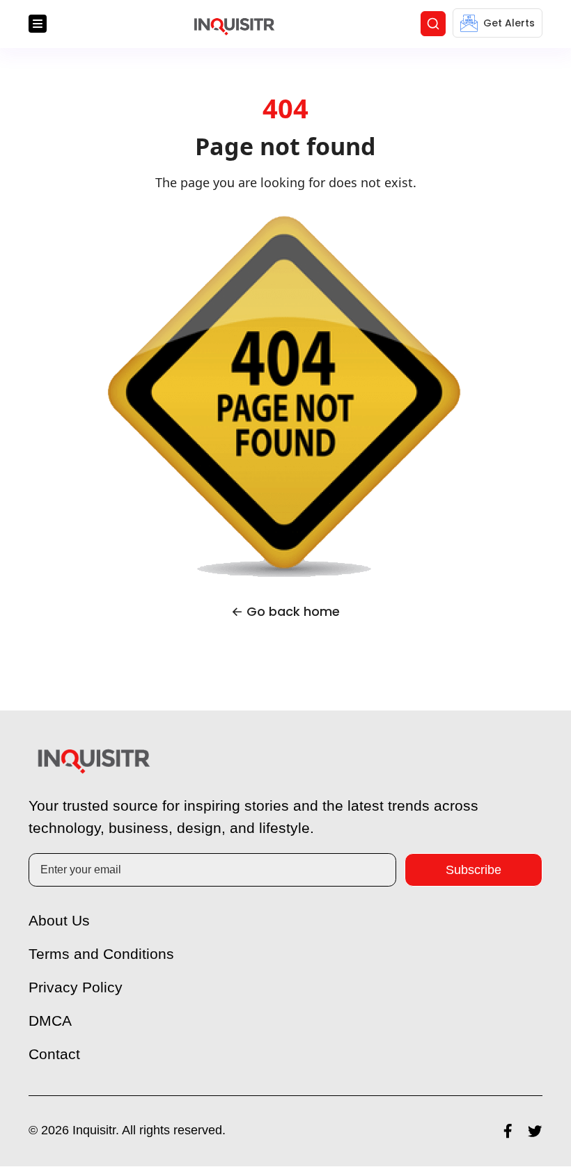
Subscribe (473, 870)
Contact (56, 1054)
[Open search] (433, 24)
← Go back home (285, 612)
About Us (61, 921)
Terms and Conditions (104, 954)
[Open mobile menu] (38, 24)
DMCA (50, 1021)
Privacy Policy (77, 988)
